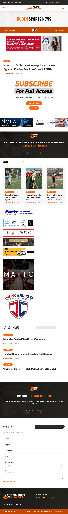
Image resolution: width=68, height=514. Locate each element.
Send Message (8, 481)
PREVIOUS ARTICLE (9, 30)
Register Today (34, 103)
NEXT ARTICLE (59, 30)
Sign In (58, 2)
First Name (8, 438)
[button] (64, 2)
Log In (34, 107)
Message (7, 471)
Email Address (9, 450)
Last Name (8, 444)
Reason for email (9, 462)
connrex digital (57, 511)
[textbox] (32, 465)
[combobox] (34, 465)
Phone (6, 456)
